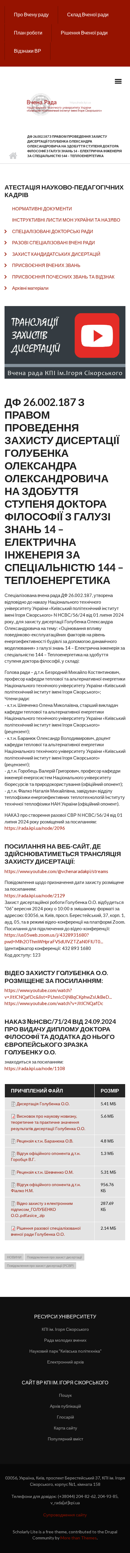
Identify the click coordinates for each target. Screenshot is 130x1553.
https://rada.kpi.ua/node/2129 (35, 895)
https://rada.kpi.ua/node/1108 (35, 1068)
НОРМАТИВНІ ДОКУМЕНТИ (42, 208)
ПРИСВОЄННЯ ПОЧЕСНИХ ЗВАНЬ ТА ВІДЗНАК (63, 276)
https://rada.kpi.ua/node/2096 (35, 828)
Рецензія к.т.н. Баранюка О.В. (45, 1140)
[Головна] (65, 104)
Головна (13, 155)
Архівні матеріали (30, 288)
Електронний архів (65, 1361)
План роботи (28, 32)
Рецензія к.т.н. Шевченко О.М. (45, 1172)
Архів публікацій (65, 1406)
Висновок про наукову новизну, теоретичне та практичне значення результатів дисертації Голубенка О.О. (48, 1122)
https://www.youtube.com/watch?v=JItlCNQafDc (54, 1003)
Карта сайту (65, 1427)
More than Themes (78, 1537)
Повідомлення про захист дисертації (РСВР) (40, 1266)
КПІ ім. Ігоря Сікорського (65, 1329)
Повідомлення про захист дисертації (54, 1257)
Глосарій (65, 1416)
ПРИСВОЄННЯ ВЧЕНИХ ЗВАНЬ (46, 265)
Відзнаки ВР (27, 51)
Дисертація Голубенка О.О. (43, 1103)
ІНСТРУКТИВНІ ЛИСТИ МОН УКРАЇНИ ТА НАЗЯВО (66, 220)
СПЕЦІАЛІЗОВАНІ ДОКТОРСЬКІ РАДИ (52, 231)
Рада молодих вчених (65, 1340)
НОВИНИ (14, 1257)
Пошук (65, 1395)
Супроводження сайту (65, 1514)
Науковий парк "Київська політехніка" (65, 1351)
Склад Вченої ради (88, 14)
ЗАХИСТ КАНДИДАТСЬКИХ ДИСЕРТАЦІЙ (56, 254)
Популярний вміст (65, 1438)
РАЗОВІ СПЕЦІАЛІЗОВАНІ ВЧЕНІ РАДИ (53, 242)
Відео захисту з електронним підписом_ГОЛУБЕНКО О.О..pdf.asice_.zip (42, 1209)
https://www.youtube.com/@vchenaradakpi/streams (56, 871)
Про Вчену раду (31, 14)
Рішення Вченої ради (84, 32)
